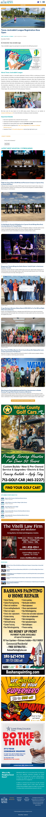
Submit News (19, 799)
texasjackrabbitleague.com (7, 113)
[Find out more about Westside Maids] (23, 699)
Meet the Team (26, 799)
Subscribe (19, 800)
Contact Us (27, 800)
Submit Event (19, 797)
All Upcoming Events (23, 520)
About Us (26, 797)
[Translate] (38, 2)
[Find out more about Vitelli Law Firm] (23, 541)
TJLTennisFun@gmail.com (17, 129)
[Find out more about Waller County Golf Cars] (23, 449)
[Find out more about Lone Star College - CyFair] (23, 745)
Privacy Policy (20, 814)
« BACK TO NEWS (5, 136)
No (8, 143)
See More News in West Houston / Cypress (23, 400)
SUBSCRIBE (23, 5)
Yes (6, 143)
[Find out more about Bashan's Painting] (23, 630)
